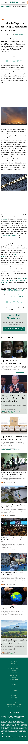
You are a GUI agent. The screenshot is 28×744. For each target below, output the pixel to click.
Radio (14, 670)
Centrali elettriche (19, 297)
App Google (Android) (14, 668)
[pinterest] (9, 736)
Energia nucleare (9, 297)
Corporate (14, 677)
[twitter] (6, 736)
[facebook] (3, 736)
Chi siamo (14, 695)
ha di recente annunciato (8, 236)
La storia (14, 697)
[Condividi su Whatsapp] (18, 61)
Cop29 (3, 19)
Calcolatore (14, 680)
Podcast (14, 673)
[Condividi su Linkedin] (14, 61)
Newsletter (14, 663)
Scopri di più (18, 309)
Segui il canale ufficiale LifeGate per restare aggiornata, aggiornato (14, 280)
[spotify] (12, 736)
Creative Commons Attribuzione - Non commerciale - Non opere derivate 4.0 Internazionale (13, 291)
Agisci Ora (14, 682)
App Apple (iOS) (14, 666)
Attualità (14, 661)
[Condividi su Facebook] (7, 61)
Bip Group (11, 412)
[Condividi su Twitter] (10, 61)
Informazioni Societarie (14, 704)
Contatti (14, 693)
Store (7, 2)
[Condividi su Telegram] (21, 61)
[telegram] (25, 736)
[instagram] (18, 736)
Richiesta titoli (14, 675)
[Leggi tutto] (26, 337)
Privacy (14, 702)
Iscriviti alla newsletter (12, 328)
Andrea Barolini (18, 34)
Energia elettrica (22, 295)
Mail (14, 700)
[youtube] (15, 736)
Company (14, 690)
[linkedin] (22, 736)
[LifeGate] (14, 2)
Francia (2, 297)
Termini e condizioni (14, 707)
